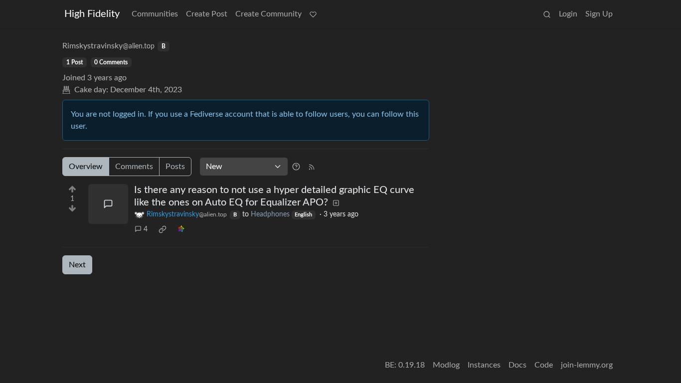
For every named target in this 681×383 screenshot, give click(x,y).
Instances (484, 365)
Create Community (268, 14)
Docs (517, 365)
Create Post (206, 14)
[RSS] (311, 167)
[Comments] (108, 204)
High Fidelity (92, 14)
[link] (162, 229)
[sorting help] (296, 167)
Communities (155, 14)
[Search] (547, 14)
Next (77, 265)
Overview (86, 167)
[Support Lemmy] (313, 14)
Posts (175, 167)
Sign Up (599, 14)
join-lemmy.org (587, 365)
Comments (134, 167)
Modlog (446, 365)
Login (568, 14)
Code (543, 365)
